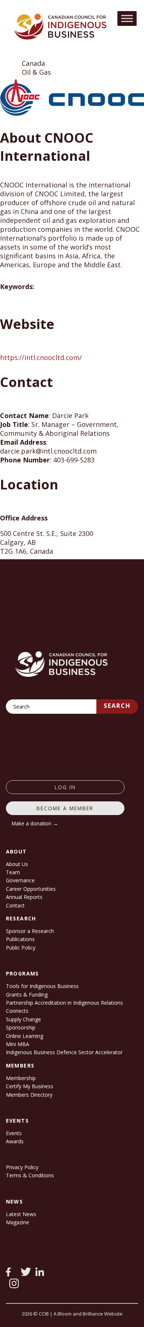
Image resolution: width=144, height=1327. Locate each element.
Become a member (65, 808)
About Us (17, 864)
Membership (21, 1078)
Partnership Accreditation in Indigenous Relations (64, 1002)
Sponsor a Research (30, 930)
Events (14, 1133)
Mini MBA (17, 1044)
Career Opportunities (31, 888)
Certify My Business (29, 1086)
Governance (20, 880)
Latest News (21, 1214)
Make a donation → (35, 823)
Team (13, 872)
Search (117, 706)
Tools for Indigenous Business (42, 986)
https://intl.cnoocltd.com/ (41, 357)
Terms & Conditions (30, 1175)
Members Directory (29, 1094)
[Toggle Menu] (127, 18)
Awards (15, 1141)
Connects (17, 1010)
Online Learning (24, 1035)
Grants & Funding (27, 994)
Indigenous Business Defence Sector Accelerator (64, 1052)
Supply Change (23, 1019)
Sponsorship (20, 1027)
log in (65, 787)
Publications (20, 939)
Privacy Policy (22, 1167)
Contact (15, 905)
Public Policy (20, 947)
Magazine (17, 1222)
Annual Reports (24, 896)
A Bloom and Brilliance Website (88, 1313)
